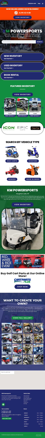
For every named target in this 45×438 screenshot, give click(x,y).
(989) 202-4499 (7, 411)
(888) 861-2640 (7, 412)
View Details (9, 115)
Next (42, 107)
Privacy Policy (38, 435)
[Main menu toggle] (42, 3)
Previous (2, 107)
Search (39, 42)
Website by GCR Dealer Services (17, 434)
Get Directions (7, 418)
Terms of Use (38, 434)
